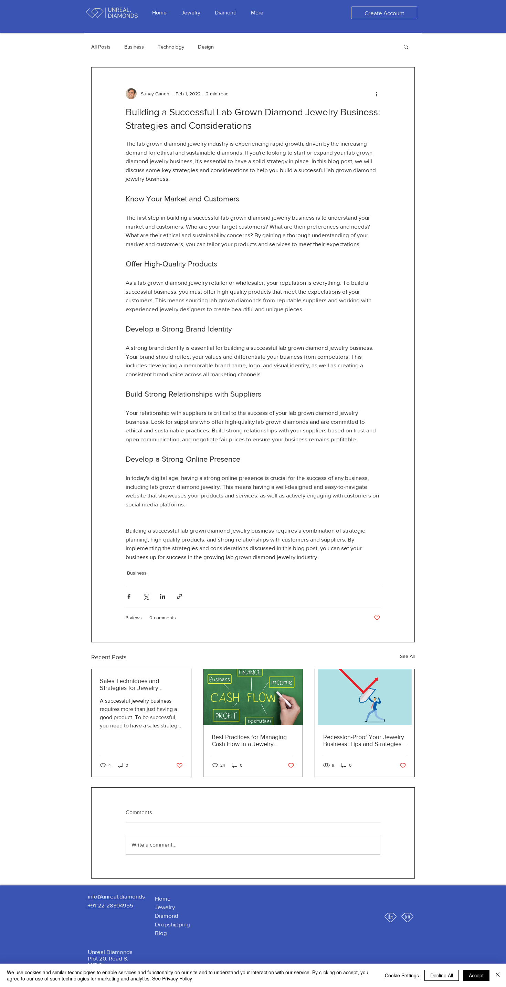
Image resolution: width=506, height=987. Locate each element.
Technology (171, 47)
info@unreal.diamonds (116, 896)
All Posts (100, 47)
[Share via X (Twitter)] (146, 596)
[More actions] (376, 94)
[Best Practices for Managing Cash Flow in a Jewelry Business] (253, 697)
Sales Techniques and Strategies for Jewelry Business (129, 684)
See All (407, 656)
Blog (161, 933)
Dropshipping (172, 924)
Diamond (166, 915)
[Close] (498, 975)
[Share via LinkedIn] (162, 596)
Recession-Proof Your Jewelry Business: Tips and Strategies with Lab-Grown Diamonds (363, 740)
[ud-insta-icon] (407, 917)
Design (206, 47)
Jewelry (165, 907)
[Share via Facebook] (129, 596)
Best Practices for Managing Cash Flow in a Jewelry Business (249, 740)
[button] (406, 46)
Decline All (441, 975)
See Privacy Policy (172, 978)
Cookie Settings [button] (402, 975)
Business (134, 47)
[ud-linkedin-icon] (390, 917)
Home (163, 898)
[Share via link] (179, 596)
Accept (476, 975)
